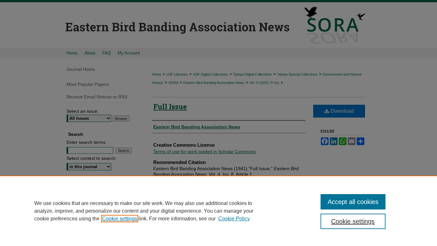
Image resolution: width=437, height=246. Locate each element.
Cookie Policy (234, 218)
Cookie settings (119, 218)
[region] (218, 211)
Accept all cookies (353, 201)
